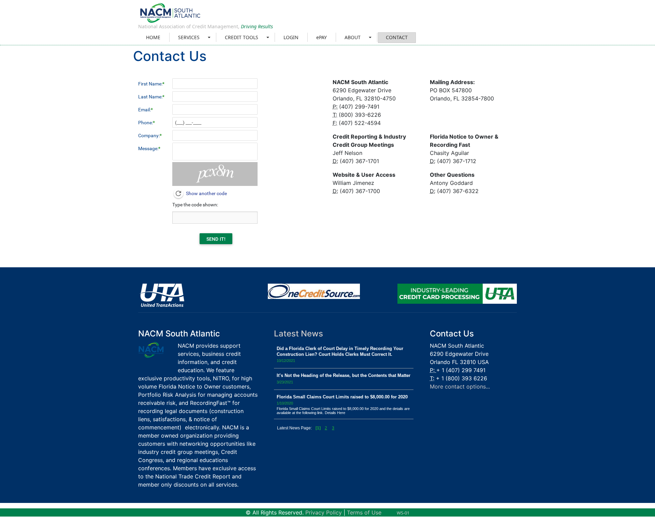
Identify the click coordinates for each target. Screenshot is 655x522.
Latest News (298, 333)
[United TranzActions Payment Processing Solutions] (161, 294)
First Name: (150, 83)
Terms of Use (364, 512)
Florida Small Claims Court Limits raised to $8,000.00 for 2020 (342, 396)
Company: (149, 135)
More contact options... (460, 386)
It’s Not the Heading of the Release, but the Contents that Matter (343, 375)
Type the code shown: (195, 204)
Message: (148, 148)
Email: (144, 109)
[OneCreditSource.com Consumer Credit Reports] (314, 290)
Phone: (145, 122)
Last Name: (150, 96)
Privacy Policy (323, 512)
